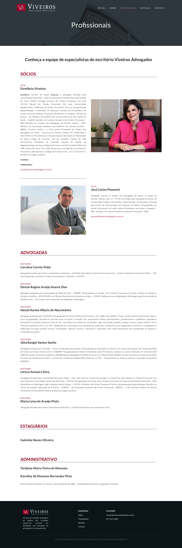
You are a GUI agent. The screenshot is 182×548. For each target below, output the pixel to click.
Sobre (80, 515)
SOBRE (113, 8)
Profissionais (83, 519)
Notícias (81, 523)
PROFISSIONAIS (128, 8)
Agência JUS (122, 539)
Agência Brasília (111, 539)
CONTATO (159, 8)
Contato (81, 527)
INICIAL (101, 8)
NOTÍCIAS (145, 8)
